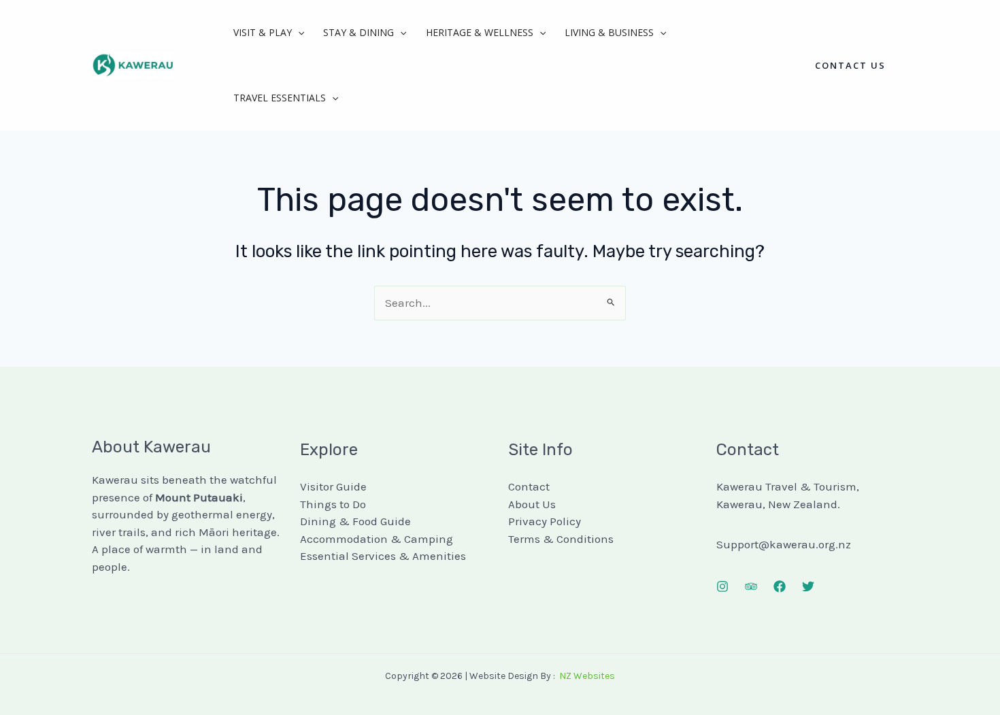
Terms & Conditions (561, 539)
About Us (532, 504)
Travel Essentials (279, 97)
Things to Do (333, 504)
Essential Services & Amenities (383, 556)
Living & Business (609, 32)
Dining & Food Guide (355, 521)
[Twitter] (808, 586)
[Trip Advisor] (751, 586)
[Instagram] (722, 586)
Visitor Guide (333, 486)
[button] (298, 32)
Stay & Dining (358, 32)
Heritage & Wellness (479, 32)
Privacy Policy (544, 521)
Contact (529, 486)
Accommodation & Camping (376, 539)
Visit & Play (262, 32)
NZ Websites (587, 676)
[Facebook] (779, 586)
